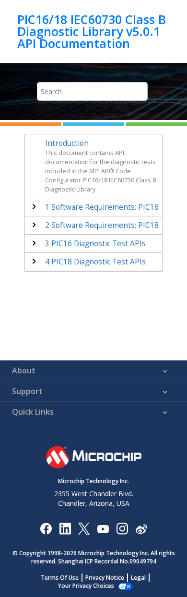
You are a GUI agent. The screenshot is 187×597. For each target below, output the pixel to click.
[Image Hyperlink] (103, 528)
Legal (138, 577)
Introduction (67, 143)
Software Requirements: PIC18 (102, 225)
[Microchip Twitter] (84, 528)
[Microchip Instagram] (122, 528)
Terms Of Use (60, 577)
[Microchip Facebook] (46, 528)
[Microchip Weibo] (141, 528)
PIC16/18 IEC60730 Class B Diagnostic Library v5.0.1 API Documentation (91, 31)
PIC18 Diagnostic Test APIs (95, 262)
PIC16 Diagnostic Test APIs (95, 244)
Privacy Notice (104, 577)
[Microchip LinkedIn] (65, 528)
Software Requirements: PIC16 (102, 207)
